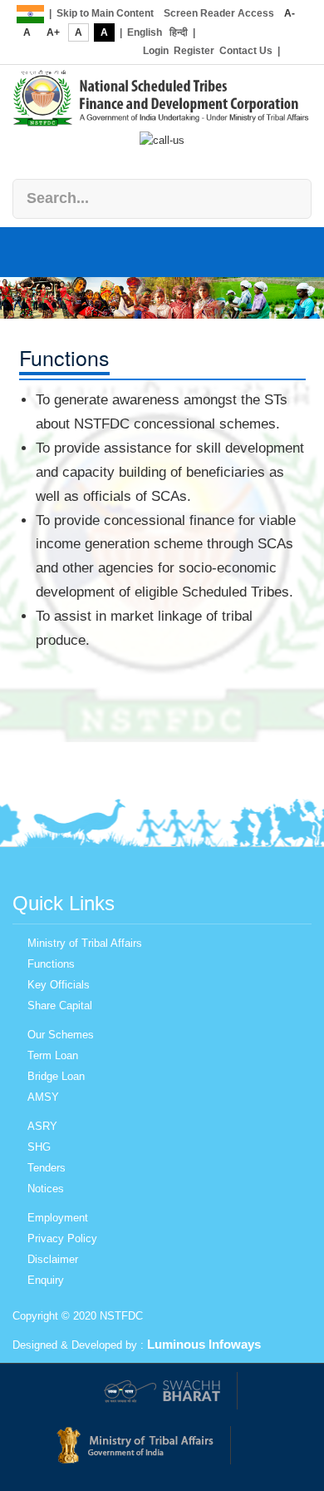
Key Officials (58, 984)
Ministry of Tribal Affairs (84, 943)
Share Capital (59, 1005)
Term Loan (52, 1055)
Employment (57, 1217)
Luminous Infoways (204, 1344)
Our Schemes (60, 1034)
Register (194, 51)
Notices (45, 1188)
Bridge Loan (56, 1076)
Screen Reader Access (219, 13)
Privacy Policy (62, 1238)
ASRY (42, 1126)
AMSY (43, 1097)
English (144, 32)
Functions (51, 964)
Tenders (46, 1168)
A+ (53, 32)
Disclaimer (52, 1259)
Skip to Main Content (105, 13)
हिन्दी (178, 32)
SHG (39, 1147)
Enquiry (45, 1280)
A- (289, 13)
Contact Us (245, 51)
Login (156, 51)
